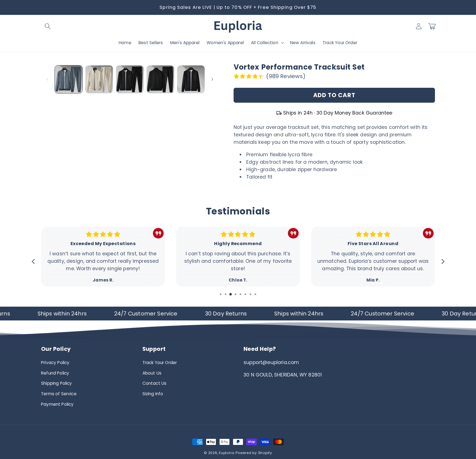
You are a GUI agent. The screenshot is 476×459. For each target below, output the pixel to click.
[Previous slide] (33, 261)
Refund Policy (55, 373)
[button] (47, 26)
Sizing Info (152, 394)
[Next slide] (442, 261)
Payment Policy (57, 404)
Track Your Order (159, 362)
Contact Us (154, 383)
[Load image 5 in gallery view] (191, 79)
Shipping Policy (56, 383)
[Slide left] (47, 79)
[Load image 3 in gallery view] (130, 79)
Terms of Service (59, 394)
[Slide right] (212, 79)
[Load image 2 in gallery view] (99, 79)
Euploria (226, 452)
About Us (151, 373)
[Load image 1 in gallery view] (68, 79)
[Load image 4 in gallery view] (160, 79)
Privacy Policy (55, 362)
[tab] (220, 294)
